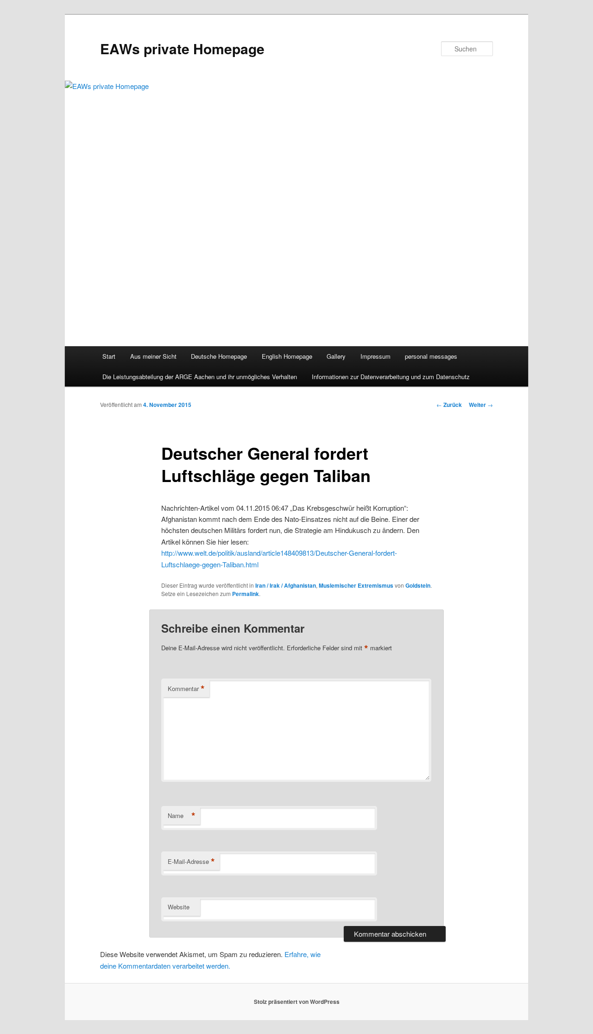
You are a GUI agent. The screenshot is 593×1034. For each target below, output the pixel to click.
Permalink (245, 594)
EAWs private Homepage (182, 48)
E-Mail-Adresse (191, 861)
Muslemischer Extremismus (356, 585)
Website (178, 906)
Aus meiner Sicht (153, 356)
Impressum (375, 356)
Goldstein (417, 585)
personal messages (431, 356)
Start (108, 356)
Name (182, 815)
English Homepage (287, 356)
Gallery (336, 356)
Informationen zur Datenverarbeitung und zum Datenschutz (391, 376)
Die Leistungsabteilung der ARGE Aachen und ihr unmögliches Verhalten (199, 376)
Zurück (449, 404)
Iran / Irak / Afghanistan (285, 585)
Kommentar (186, 688)
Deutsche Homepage (219, 356)
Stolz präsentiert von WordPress (297, 1001)
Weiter (481, 404)
